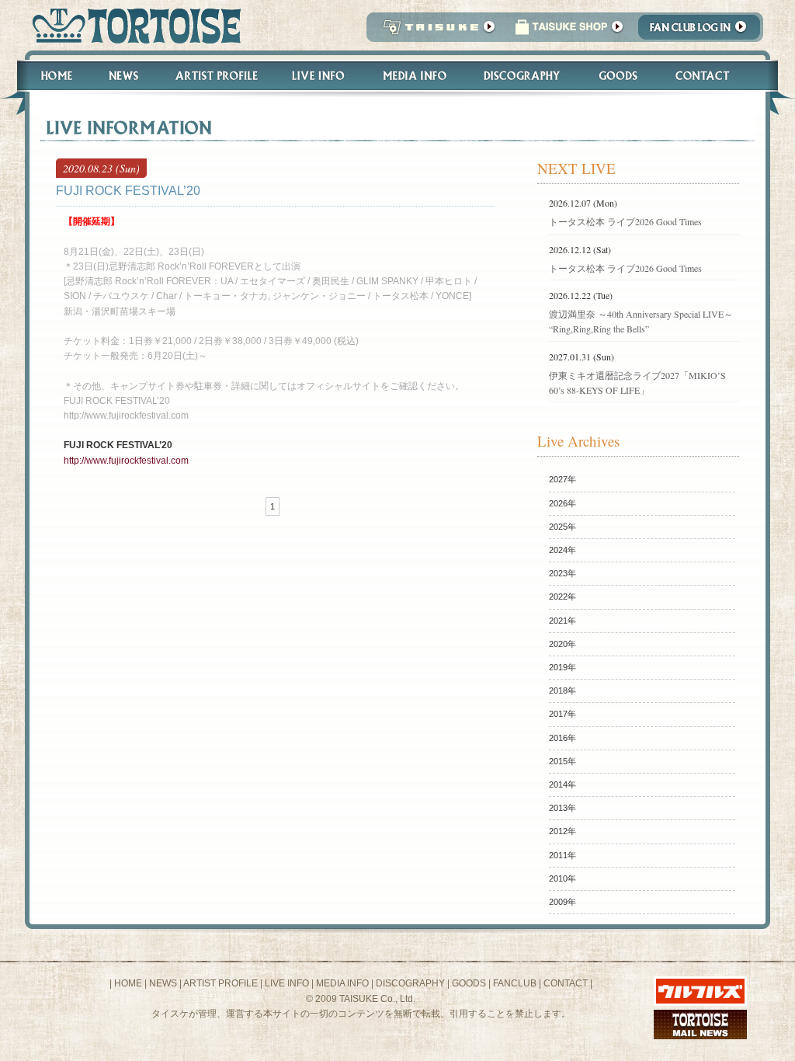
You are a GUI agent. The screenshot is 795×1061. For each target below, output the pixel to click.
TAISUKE (435, 31)
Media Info (414, 76)
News (123, 76)
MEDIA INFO (342, 983)
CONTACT (565, 983)
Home (49, 76)
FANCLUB (514, 983)
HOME (128, 983)
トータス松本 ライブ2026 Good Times (625, 221)
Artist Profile (215, 76)
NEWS (163, 983)
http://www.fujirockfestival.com (126, 460)
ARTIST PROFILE (220, 983)
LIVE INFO (287, 983)
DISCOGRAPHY (410, 983)
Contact (711, 76)
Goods (620, 76)
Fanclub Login (703, 31)
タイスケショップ (569, 31)
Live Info (318, 76)
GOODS (469, 983)
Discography (522, 76)
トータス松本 (131, 25)
